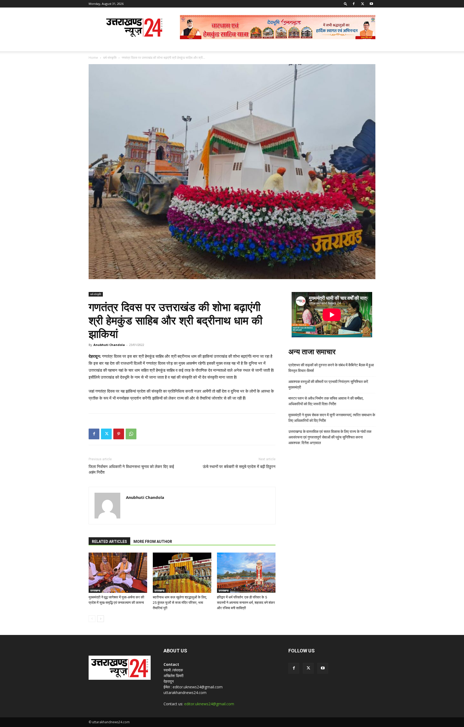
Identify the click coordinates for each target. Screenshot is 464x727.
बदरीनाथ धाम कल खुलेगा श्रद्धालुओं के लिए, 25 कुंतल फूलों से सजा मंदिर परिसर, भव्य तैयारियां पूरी (180, 602)
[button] (346, 4)
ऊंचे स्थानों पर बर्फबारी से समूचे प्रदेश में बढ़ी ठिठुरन (239, 466)
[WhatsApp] (131, 434)
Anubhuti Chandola (109, 345)
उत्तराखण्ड (95, 590)
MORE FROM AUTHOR (152, 541)
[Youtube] (371, 4)
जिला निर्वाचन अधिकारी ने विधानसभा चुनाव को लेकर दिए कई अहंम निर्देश (131, 469)
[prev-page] (92, 618)
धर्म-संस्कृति (110, 57)
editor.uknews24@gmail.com (209, 703)
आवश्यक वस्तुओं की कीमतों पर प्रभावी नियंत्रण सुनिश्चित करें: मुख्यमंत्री (328, 384)
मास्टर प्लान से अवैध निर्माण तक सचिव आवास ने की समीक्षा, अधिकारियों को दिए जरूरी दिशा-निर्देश (326, 401)
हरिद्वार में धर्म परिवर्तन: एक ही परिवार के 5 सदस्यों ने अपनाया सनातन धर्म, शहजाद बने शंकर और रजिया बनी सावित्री (246, 602)
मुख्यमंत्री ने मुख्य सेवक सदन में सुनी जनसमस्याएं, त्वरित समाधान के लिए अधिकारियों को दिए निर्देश (331, 418)
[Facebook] (354, 4)
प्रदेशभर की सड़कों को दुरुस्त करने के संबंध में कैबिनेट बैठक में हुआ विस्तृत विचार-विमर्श (331, 368)
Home (93, 57)
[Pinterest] (118, 434)
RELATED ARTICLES (109, 541)
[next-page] (100, 618)
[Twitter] (362, 4)
